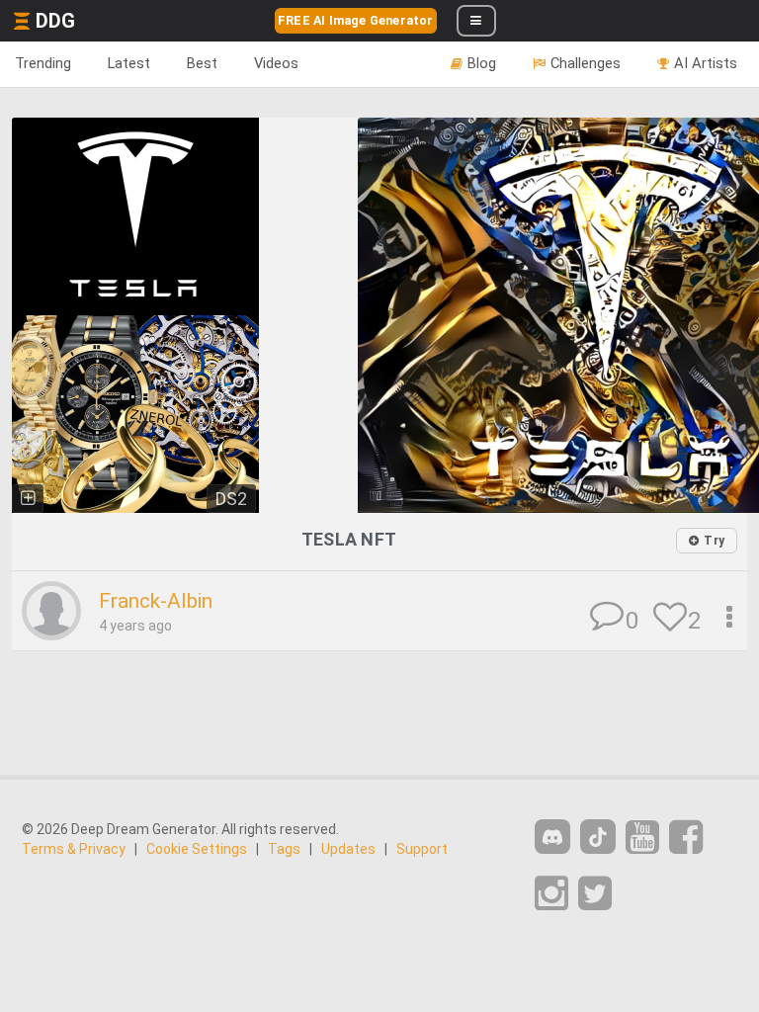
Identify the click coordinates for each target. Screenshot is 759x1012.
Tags (284, 849)
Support (422, 849)
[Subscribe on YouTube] (642, 837)
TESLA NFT (349, 539)
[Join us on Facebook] (686, 837)
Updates (348, 849)
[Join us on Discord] (552, 836)
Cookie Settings (196, 849)
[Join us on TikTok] (598, 836)
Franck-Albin (155, 601)
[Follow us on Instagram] (551, 894)
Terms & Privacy (74, 849)
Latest (129, 63)
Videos (276, 63)
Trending (43, 63)
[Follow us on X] (595, 894)
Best (202, 63)
